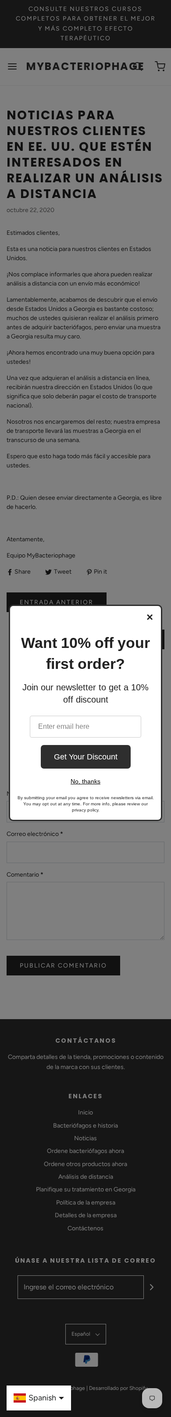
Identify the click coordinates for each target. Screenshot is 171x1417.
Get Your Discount (86, 756)
